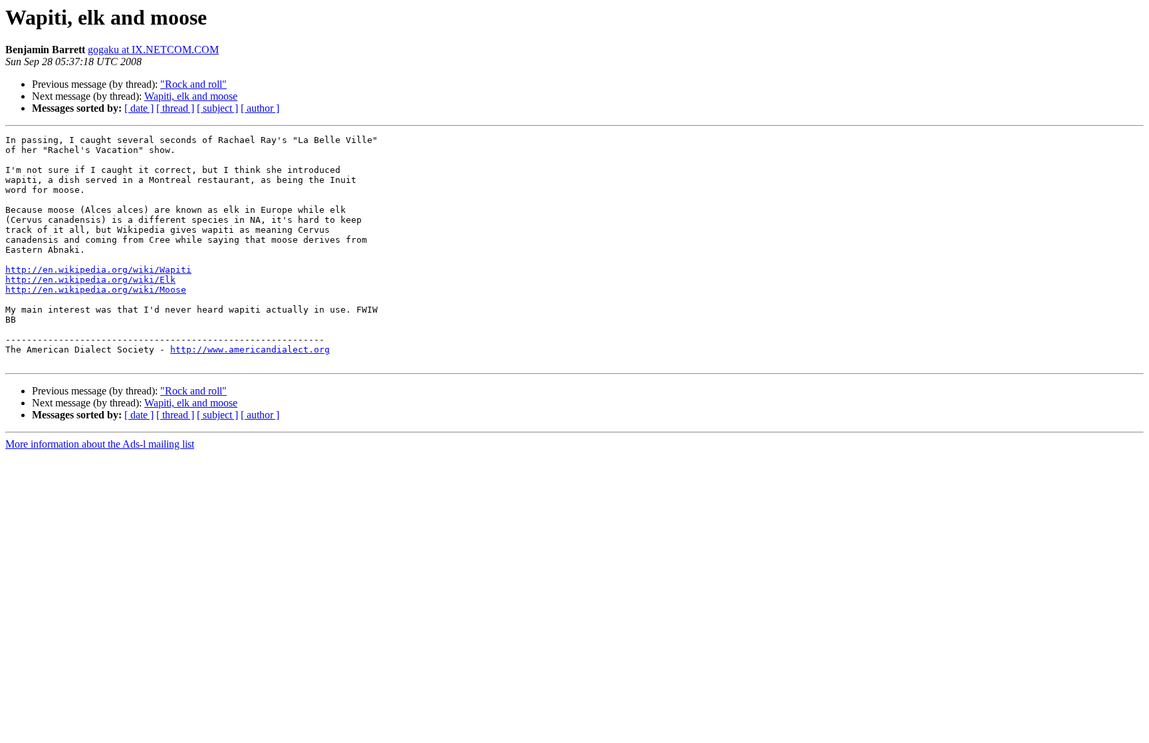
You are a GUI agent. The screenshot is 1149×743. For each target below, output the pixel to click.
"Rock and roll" (193, 84)
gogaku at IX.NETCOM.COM (153, 49)
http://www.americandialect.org (250, 350)
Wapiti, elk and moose (190, 96)
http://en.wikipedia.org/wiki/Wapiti (98, 270)
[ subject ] (217, 108)
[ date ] (139, 108)
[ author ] (260, 108)
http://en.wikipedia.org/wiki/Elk (90, 280)
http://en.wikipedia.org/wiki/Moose (95, 290)
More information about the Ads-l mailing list (99, 444)
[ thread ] (175, 108)
